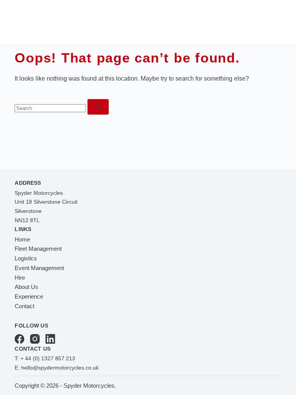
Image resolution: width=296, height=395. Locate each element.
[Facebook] (19, 339)
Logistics (26, 258)
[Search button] (98, 107)
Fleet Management (38, 248)
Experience (29, 296)
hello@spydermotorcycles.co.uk (60, 368)
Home (22, 239)
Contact (24, 306)
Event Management (39, 268)
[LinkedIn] (50, 339)
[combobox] (50, 108)
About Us (26, 287)
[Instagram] (35, 339)
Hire (20, 277)
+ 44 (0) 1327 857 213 (47, 358)
